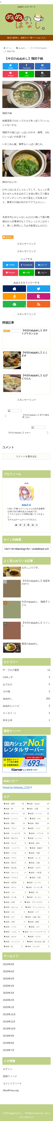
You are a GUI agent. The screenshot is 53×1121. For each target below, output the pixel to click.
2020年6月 (8, 971)
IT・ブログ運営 (26, 670)
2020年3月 (8, 993)
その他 (26, 691)
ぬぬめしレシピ (26, 706)
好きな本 (26, 720)
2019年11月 (9, 1021)
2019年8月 (8, 1043)
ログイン (7, 1069)
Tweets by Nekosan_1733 (16, 787)
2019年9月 (8, 1036)
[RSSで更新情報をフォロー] (38, 304)
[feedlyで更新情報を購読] (32, 525)
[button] (47, 549)
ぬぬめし (9, 237)
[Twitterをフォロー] (38, 288)
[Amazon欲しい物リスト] (14, 296)
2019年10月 (9, 1028)
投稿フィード (10, 1076)
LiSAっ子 (26, 677)
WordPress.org (11, 1090)
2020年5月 (8, 978)
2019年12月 (9, 1014)
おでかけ (26, 684)
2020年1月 (8, 1007)
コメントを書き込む (26, 456)
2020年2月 (8, 1000)
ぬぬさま (26, 504)
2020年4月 (8, 986)
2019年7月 (8, 1050)
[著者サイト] (14, 288)
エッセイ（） (26, 713)
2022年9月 (8, 964)
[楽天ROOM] (38, 296)
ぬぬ (12, 1113)
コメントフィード (12, 1083)
